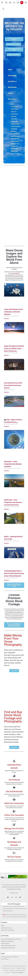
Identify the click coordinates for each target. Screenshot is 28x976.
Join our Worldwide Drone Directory (11, 939)
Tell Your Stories (14, 857)
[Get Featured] (14, 776)
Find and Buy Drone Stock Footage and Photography (13, 716)
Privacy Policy (5, 959)
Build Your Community (14, 803)
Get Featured (14, 780)
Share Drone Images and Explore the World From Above (14, 257)
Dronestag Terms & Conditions (9, 956)
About (2, 925)
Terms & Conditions (17, 972)
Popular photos (5, 943)
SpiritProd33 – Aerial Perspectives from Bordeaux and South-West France (13, 502)
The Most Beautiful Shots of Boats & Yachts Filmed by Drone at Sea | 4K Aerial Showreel (14, 573)
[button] (2, 2)
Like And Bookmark (14, 791)
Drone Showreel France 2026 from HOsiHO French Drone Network (13, 385)
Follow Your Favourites (14, 815)
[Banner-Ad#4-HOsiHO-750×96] (14, 878)
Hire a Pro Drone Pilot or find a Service (16, 914)
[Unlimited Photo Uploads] (14, 761)
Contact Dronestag (6, 928)
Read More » (6, 318)
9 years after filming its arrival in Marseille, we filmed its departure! (13, 311)
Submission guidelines (7, 941)
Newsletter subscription (7, 930)
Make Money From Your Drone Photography (13, 640)
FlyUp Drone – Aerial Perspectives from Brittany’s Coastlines (13, 464)
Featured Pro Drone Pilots (8, 945)
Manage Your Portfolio (14, 828)
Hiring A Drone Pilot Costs (8, 947)
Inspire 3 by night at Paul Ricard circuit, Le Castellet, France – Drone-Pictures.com (14, 348)
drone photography (14, 273)
